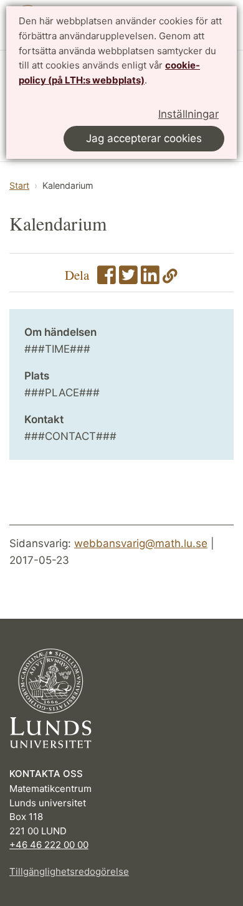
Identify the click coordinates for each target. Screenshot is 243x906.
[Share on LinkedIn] (150, 278)
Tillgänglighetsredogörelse (69, 871)
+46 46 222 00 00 (48, 845)
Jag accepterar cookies (144, 138)
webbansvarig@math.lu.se (140, 543)
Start (19, 185)
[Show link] (170, 278)
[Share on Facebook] (106, 278)
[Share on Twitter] (128, 278)
